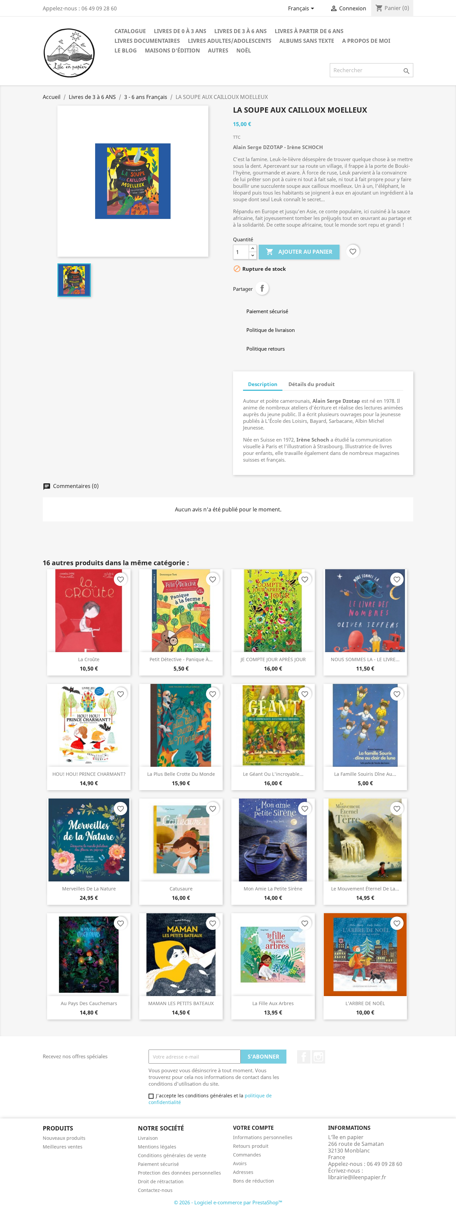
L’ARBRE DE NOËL (365, 1003)
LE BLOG (126, 50)
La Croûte (88, 659)
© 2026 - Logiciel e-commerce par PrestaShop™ (228, 1202)
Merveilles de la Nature (89, 888)
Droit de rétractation (161, 1181)
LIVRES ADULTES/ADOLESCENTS (229, 40)
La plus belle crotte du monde (181, 774)
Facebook (303, 1057)
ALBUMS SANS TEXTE (306, 40)
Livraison (148, 1138)
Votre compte (253, 1127)
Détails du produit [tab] (311, 384)
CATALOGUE (130, 31)
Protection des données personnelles (179, 1173)
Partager (262, 288)
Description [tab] (262, 384)
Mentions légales (157, 1146)
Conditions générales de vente (172, 1155)
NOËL (243, 50)
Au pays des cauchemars (89, 1003)
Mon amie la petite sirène (273, 888)
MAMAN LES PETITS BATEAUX (181, 1003)
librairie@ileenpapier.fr (357, 1177)
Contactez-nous (155, 1190)
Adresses (243, 1172)
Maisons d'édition (172, 50)
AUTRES (218, 50)
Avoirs (240, 1163)
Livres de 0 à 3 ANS (180, 31)
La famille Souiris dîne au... (365, 774)
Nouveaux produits (64, 1138)
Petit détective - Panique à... (181, 659)
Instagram (318, 1057)
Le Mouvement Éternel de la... (365, 888)
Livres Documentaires (147, 40)
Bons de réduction (253, 1181)
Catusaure (181, 888)
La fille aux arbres (273, 1003)
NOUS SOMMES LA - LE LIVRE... (365, 659)
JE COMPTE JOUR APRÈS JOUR (273, 659)
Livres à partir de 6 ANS (309, 31)
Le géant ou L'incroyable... (273, 774)
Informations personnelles (262, 1137)
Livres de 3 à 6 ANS (240, 31)
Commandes (247, 1155)
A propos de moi (366, 40)
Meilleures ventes (62, 1146)
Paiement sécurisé (158, 1164)
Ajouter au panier (299, 252)
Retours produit (250, 1146)
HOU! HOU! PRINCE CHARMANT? (89, 774)
